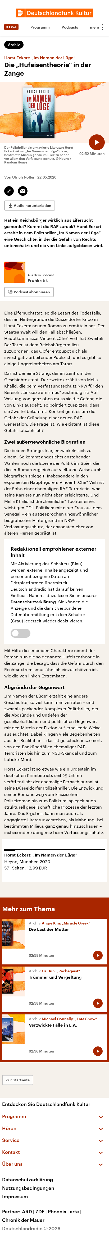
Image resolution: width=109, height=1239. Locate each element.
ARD (28, 1211)
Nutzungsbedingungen (28, 1188)
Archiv (14, 44)
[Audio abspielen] (97, 142)
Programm (40, 27)
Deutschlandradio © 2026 (31, 1228)
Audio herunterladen (32, 205)
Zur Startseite (18, 1080)
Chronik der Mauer (23, 1220)
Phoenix (58, 1211)
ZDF (41, 1211)
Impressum (15, 1196)
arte (75, 1211)
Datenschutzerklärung (33, 601)
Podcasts (70, 27)
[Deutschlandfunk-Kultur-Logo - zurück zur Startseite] (54, 13)
